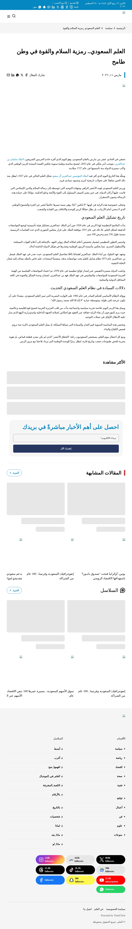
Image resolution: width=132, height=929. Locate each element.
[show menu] (9, 16)
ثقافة (119, 798)
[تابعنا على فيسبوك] (66, 7)
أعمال (119, 807)
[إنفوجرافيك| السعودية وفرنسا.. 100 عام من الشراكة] (48, 552)
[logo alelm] (115, 16)
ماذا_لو (58, 844)
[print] (26, 75)
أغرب (58, 758)
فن (120, 816)
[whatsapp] (17, 75)
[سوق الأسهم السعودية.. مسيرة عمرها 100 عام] (48, 670)
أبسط (58, 749)
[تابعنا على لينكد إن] (53, 7)
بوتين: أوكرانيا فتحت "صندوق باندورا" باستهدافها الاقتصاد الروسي (103, 576)
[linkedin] (12, 75)
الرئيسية (120, 28)
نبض (35, 7)
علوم (119, 825)
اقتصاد (118, 767)
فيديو (72, 3)
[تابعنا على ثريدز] (62, 7)
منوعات (118, 834)
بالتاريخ (58, 807)
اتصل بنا (87, 909)
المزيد (16, 472)
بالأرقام (57, 794)
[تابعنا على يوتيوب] (48, 7)
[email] (8, 75)
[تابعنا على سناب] (44, 7)
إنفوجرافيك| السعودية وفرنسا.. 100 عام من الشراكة (50, 576)
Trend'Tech (119, 915)
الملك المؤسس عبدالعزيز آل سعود (70, 176)
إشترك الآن (66, 448)
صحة (119, 776)
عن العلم (99, 909)
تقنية (119, 785)
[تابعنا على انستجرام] (71, 7)
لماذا (59, 826)
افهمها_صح (55, 767)
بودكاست (59, 3)
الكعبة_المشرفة (53, 785)
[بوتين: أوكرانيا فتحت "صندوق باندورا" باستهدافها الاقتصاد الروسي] (99, 552)
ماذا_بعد (57, 835)
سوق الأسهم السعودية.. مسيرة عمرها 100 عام (48, 693)
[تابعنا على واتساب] (39, 7)
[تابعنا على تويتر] (57, 7)
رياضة (119, 758)
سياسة (109, 28)
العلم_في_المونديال (51, 776)
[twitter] (22, 75)
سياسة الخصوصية (115, 909)
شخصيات (56, 817)
